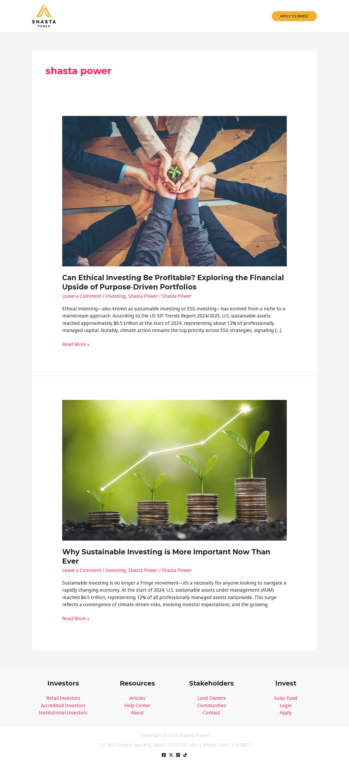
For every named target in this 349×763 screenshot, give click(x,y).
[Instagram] (178, 755)
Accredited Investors (63, 705)
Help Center (137, 705)
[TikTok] (185, 755)
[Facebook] (164, 755)
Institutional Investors (63, 713)
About (137, 713)
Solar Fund (285, 698)
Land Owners (211, 698)
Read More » (76, 344)
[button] (294, 16)
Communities (211, 705)
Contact (211, 713)
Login (286, 705)
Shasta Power (143, 296)
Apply (286, 713)
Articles (137, 698)
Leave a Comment (81, 296)
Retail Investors (63, 698)
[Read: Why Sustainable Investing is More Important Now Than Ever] (174, 470)
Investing (115, 296)
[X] (171, 755)
